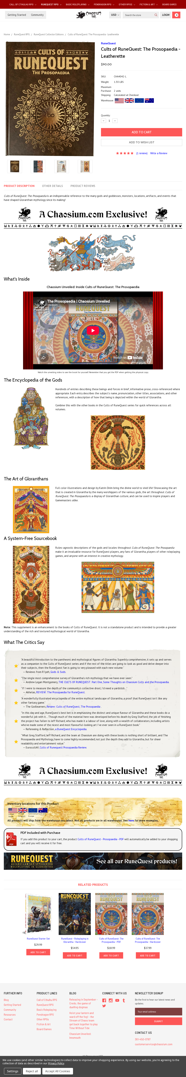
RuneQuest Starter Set (38, 938)
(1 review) (141, 153)
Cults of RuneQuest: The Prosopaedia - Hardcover (148, 940)
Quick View (38, 914)
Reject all (32, 1071)
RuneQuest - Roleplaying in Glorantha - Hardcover (74, 940)
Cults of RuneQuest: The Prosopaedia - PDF (111, 940)
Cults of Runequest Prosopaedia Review (63, 747)
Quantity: (105, 115)
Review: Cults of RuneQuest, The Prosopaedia (74, 706)
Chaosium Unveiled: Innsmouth (80, 1035)
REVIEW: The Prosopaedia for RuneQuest (60, 692)
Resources (10, 1014)
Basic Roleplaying (76, 4)
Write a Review (158, 153)
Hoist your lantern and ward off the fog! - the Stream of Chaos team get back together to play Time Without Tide (83, 1020)
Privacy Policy (56, 1063)
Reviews (82, 186)
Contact (8, 1019)
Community (37, 15)
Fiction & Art (147, 4)
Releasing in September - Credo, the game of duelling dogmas (83, 1003)
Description (19, 186)
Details (52, 186)
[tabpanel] (38, 924)
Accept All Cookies (57, 1071)
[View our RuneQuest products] (93, 861)
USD (114, 15)
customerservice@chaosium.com (153, 1044)
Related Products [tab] (93, 884)
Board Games (169, 4)
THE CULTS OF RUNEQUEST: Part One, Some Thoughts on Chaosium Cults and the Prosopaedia (113, 682)
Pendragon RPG (103, 4)
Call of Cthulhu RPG (21, 4)
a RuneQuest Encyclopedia (70, 729)
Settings (12, 1071)
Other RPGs (126, 4)
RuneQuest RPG (50, 4)
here (131, 820)
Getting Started (17, 15)
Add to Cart (38, 952)
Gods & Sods (58, 672)
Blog (6, 999)
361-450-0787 (143, 1039)
